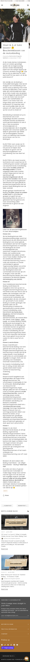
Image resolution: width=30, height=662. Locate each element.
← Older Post (7, 505)
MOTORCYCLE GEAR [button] (7, 624)
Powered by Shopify (21, 659)
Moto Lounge (7, 659)
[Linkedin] (14, 645)
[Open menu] (3, 5)
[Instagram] (11, 645)
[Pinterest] (8, 645)
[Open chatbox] (26, 658)
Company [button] (4, 634)
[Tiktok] (5, 645)
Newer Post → (22, 505)
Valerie (17, 319)
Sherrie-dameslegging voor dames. (14, 278)
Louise (5, 321)
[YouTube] (17, 645)
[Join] (26, 615)
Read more (4, 549)
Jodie (22, 319)
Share (7, 495)
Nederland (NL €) (8, 656)
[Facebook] (2, 645)
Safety (5, 490)
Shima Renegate (8, 316)
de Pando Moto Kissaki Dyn (12, 313)
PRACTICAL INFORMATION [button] (9, 629)
